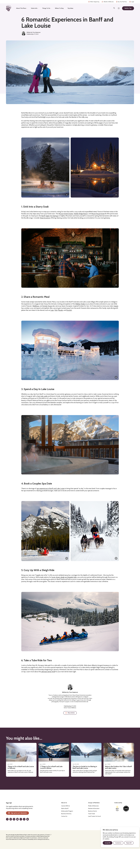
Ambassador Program (67, 811)
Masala (60, 310)
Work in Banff (64, 808)
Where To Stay (59, 8)
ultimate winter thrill (48, 672)
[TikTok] (24, 819)
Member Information (93, 808)
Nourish (69, 310)
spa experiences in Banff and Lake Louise (51, 488)
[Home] (8, 8)
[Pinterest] (21, 819)
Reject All (128, 843)
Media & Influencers (93, 806)
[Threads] (14, 819)
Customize (118, 843)
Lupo (52, 310)
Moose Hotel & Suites (66, 214)
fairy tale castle (42, 396)
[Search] (114, 8)
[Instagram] (10, 819)
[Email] (27, 819)
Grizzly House (47, 306)
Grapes (116, 306)
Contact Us (64, 816)
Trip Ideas (70, 8)
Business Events (92, 811)
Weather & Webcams (109, 1)
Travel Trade (91, 813)
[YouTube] (17, 819)
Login (132, 1)
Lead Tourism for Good (94, 816)
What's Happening (94, 1)
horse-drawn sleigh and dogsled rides (64, 577)
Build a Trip (128, 8)
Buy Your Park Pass (122, 1)
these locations (45, 218)
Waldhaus (35, 306)
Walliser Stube (80, 304)
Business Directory (66, 813)
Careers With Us (65, 806)
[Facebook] (7, 819)
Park (56, 310)
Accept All (107, 843)
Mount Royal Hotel (97, 214)
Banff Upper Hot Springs (49, 216)
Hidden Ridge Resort (81, 214)
